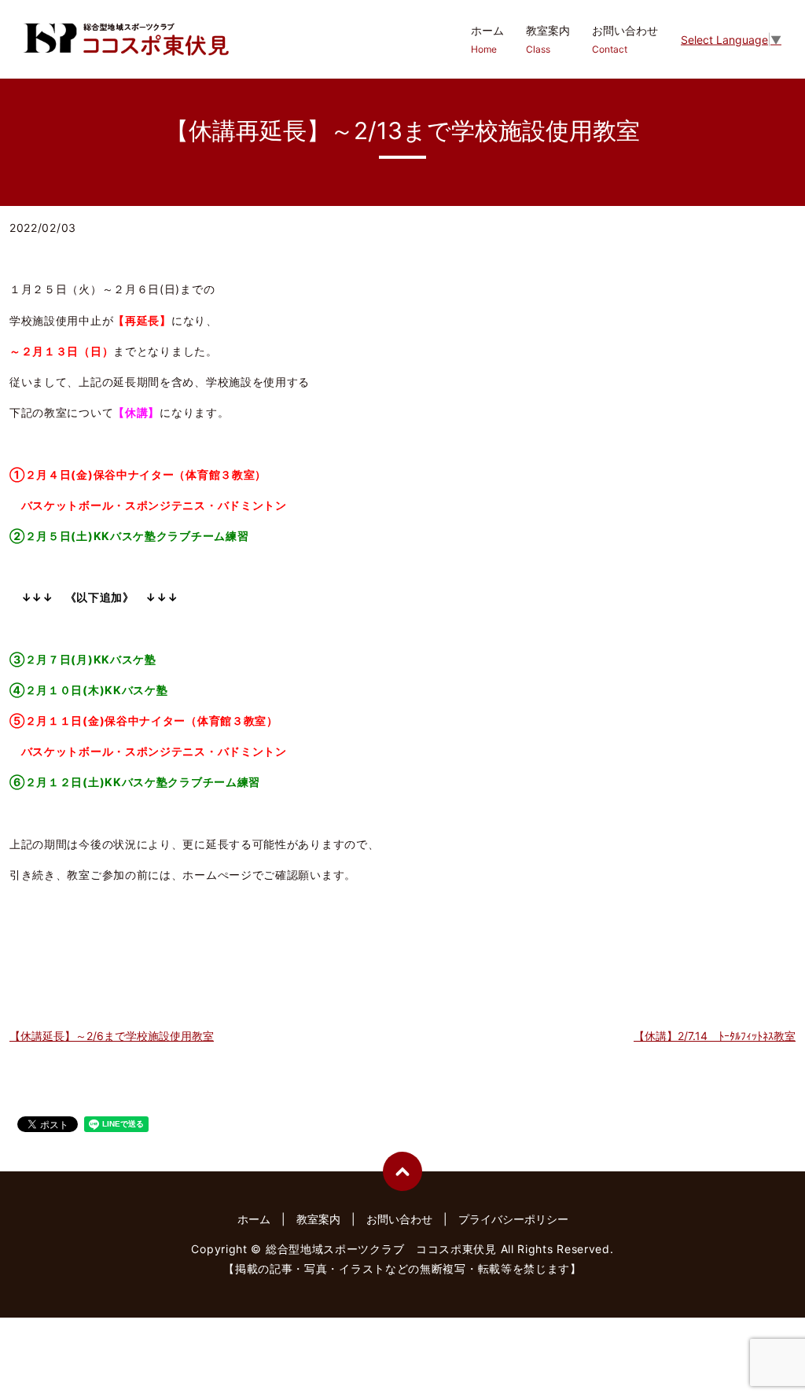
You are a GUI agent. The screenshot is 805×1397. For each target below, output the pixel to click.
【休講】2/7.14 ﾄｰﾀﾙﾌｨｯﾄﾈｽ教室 (715, 1035)
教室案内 (548, 39)
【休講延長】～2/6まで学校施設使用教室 (111, 1035)
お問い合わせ (625, 39)
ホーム (487, 39)
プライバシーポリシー (513, 1219)
